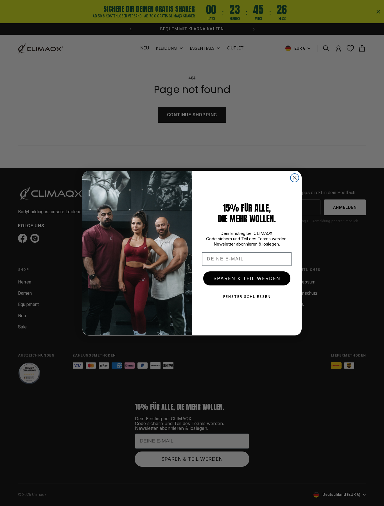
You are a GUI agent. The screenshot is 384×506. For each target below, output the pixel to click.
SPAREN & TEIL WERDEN (247, 278)
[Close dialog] (294, 178)
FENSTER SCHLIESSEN (247, 296)
